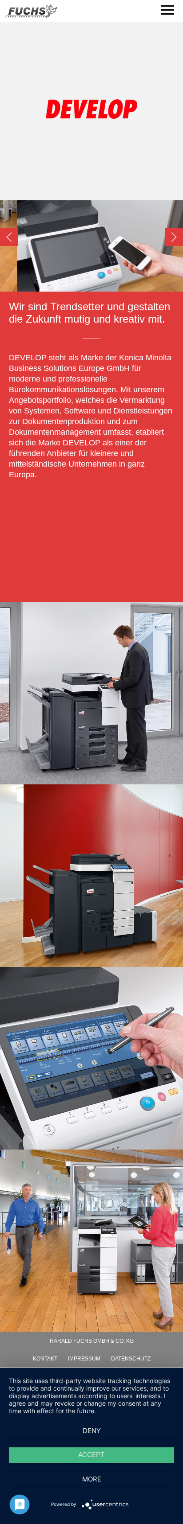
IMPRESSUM (84, 1359)
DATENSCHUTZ (131, 1359)
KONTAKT (45, 1359)
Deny (92, 1431)
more (91, 1479)
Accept (91, 1454)
